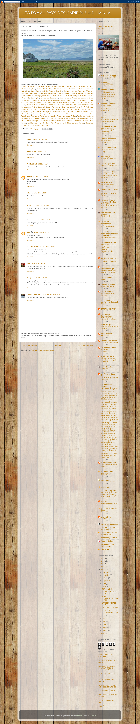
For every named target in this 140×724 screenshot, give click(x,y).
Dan (91, 111)
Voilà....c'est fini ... (107, 475)
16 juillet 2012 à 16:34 (39, 193)
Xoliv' (31, 118)
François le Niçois (79, 96)
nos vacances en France (108, 184)
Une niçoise (46, 111)
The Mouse (82, 109)
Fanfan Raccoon (47, 86)
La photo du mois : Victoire (109, 342)
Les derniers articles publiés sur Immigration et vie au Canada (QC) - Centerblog (108, 246)
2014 (103, 564)
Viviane (51, 121)
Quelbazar (89, 123)
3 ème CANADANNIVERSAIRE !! (110, 598)
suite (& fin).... (105, 369)
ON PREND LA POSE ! (110, 607)
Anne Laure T (67, 116)
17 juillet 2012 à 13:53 (42, 220)
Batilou (90, 109)
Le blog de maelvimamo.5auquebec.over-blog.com (109, 233)
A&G (74, 100)
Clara (64, 109)
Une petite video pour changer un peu (107, 141)
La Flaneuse (32, 123)
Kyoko (45, 114)
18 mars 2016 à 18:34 (52, 294)
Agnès (32, 111)
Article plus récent (29, 346)
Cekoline (85, 121)
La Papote (86, 116)
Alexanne (81, 91)
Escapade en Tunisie (29, 107)
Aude (23, 105)
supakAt (104, 501)
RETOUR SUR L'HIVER (106, 691)
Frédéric (52, 91)
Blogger (93, 716)
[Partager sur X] (48, 129)
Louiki (45, 89)
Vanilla (79, 116)
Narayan (90, 86)
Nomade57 (57, 86)
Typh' (83, 107)
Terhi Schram (82, 102)
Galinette (29, 96)
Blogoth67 (25, 109)
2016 (103, 558)
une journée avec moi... (108, 237)
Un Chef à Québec (107, 325)
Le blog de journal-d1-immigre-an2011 (109, 533)
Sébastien (89, 91)
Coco (67, 105)
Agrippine (70, 107)
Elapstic (73, 105)
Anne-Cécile (37, 114)
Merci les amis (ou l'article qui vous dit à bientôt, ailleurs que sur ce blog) (109, 494)
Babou (23, 86)
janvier (105, 630)
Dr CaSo (53, 118)
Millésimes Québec (108, 356)
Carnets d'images (32, 121)
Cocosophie (35, 98)
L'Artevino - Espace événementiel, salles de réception (108, 202)
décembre (106, 572)
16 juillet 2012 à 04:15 (40, 164)
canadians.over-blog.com (107, 472)
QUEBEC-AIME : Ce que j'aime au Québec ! (109, 301)
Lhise (91, 98)
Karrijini (38, 111)
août (104, 584)
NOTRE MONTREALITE (109, 75)
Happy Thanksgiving (107, 286)
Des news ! (104, 512)
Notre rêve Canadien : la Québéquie (109, 104)
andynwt (79, 716)
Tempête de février (107, 216)
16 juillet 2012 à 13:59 (40, 176)
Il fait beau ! (104, 519)
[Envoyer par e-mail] (43, 129)
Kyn (47, 118)
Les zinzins (82, 86)
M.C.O (62, 96)
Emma (23, 123)
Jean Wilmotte (67, 121)
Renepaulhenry (26, 125)
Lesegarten (45, 98)
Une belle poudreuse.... (108, 226)
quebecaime (105, 156)
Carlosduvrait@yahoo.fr (36, 294)
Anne (48, 100)
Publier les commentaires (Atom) (42, 350)
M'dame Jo (57, 89)
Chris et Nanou (67, 111)
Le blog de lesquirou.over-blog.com (106, 223)
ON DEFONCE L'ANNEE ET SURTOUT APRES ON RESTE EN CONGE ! (108, 668)
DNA (91, 121)
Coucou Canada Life (108, 138)
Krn (50, 89)
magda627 (71, 102)
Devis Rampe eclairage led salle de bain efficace (109, 120)
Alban (75, 86)
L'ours (102, 133)
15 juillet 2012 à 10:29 (39, 139)
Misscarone (56, 111)
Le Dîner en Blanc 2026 (108, 77)
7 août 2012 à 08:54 (38, 263)
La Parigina (70, 89)
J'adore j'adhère (52, 107)
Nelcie (45, 121)
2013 (103, 567)
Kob (87, 114)
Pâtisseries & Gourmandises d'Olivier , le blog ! (107, 316)
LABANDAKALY (106, 549)
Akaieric (53, 116)
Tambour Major (65, 98)
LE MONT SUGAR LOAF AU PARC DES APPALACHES (108, 686)
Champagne (55, 100)
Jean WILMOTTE (33, 247)
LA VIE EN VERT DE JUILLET (109, 604)
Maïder (37, 91)
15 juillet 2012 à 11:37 (38, 151)
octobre (105, 578)
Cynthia (42, 100)
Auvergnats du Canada (109, 524)
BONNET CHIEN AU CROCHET (105, 655)
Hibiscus (52, 114)
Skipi (74, 116)
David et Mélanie (33, 105)
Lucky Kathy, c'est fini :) (108, 482)
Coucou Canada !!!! (108, 284)
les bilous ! (105, 82)
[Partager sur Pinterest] (52, 129)
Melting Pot (75, 118)
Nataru (58, 109)
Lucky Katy (105, 480)
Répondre (30, 145)
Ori (64, 89)
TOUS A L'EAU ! (107, 589)
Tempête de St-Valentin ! (108, 319)
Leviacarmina (83, 98)
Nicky (29, 114)
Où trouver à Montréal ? (62, 93)
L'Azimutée (54, 98)
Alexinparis (35, 116)
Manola (90, 96)
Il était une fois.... (107, 183)
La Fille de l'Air (39, 118)
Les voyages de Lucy (85, 100)
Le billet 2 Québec (107, 517)
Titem (59, 116)
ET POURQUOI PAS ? (108, 309)
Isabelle (67, 118)
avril (104, 621)
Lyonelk (60, 118)
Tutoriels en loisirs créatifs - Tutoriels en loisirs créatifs (109, 165)
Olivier (77, 107)
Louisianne (61, 114)
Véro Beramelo (48, 102)
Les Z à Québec (106, 277)
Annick (37, 86)
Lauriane (69, 86)
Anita (35, 125)
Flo (41, 121)
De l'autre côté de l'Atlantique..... (107, 545)
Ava (63, 86)
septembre (106, 581)
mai (104, 619)
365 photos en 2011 (108, 172)
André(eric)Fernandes (85, 105)
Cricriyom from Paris (38, 109)
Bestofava (80, 89)
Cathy (23, 114)
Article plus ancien (85, 346)
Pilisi (52, 123)
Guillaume (67, 91)
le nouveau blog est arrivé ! (109, 503)
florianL (90, 102)
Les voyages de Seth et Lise (45, 96)
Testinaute (89, 107)
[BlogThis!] (46, 129)
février (105, 627)
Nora (35, 93)
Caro (23, 102)
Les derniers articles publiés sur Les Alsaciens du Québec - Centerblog (109, 129)
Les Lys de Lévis (107, 291)
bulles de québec (107, 367)
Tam (47, 123)
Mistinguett (84, 118)
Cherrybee (25, 111)
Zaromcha (77, 121)
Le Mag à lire (47, 125)
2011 (103, 634)
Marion (50, 93)
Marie (63, 100)
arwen (29, 139)
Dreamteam (78, 111)
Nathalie (45, 91)
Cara (32, 91)
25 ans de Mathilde (107, 84)
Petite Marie (44, 116)
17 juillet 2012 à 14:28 (41, 232)
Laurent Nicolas (27, 93)
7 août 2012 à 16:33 (40, 278)
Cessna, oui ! (60, 123)
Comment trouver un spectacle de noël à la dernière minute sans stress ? (108, 95)
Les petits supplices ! (34, 102)
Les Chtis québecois (108, 147)
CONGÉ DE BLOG (104, 706)
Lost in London (47, 105)
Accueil (57, 346)
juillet (105, 586)
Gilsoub (86, 111)
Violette (58, 121)
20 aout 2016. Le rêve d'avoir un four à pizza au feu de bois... (109, 175)
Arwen (74, 98)
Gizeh (74, 91)
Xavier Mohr (58, 105)
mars (105, 624)
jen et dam (63, 107)
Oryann (24, 98)
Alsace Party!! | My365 (109, 538)
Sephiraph (41, 107)
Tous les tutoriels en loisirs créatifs (108, 528)
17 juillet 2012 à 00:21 (41, 205)
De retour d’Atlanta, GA (108, 158)
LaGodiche (25, 91)
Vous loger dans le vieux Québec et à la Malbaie (108, 271)
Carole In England (28, 89)
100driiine (51, 109)
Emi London (71, 109)
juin (104, 616)
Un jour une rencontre (75, 114)
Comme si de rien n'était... (109, 262)
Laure (39, 125)
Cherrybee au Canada (109, 340)
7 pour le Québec (107, 541)
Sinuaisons (89, 89)
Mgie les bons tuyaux (75, 123)
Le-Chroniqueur (61, 102)
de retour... (104, 351)
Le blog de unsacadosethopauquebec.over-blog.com (109, 489)
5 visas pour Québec (108, 462)
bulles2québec (106, 333)
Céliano (69, 96)
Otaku (69, 100)
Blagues (103, 304)
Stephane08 (42, 93)
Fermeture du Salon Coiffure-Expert (107, 252)
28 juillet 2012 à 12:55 (47, 247)
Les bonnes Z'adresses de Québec (109, 268)
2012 (103, 570)
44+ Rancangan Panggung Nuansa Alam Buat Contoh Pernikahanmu (109, 108)
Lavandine (30, 86)
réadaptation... (105, 335)
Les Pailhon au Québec (106, 385)
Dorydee (59, 91)
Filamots (41, 123)
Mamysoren (82, 93)
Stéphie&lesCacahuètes (30, 100)
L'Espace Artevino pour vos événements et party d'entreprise (108, 360)
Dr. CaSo (30, 205)
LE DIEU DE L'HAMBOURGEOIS (110, 611)
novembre (106, 575)
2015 (103, 561)
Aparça (74, 93)
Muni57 (39, 89)
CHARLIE (104, 279)
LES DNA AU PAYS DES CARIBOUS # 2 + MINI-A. (67, 13)
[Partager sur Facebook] (50, 129)
